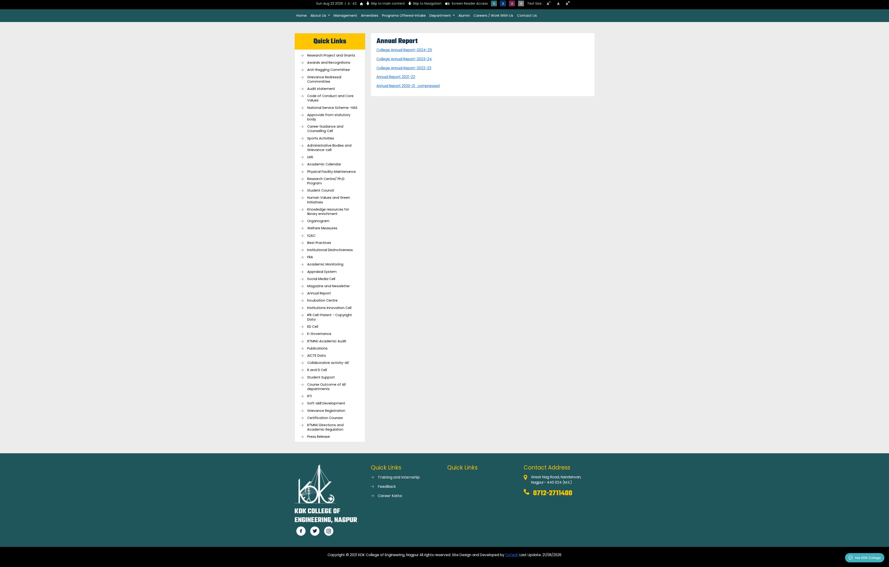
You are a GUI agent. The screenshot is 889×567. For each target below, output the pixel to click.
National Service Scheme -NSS (332, 108)
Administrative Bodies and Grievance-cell (329, 147)
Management (345, 15)
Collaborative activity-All (328, 363)
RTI (309, 396)
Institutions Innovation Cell (329, 308)
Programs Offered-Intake (404, 15)
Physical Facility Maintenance (331, 172)
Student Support (321, 377)
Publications (317, 348)
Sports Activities (320, 138)
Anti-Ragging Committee (328, 70)
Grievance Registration (326, 411)
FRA (310, 257)
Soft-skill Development (326, 403)
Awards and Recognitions (328, 62)
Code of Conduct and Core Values (330, 98)
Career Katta (390, 495)
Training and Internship (399, 477)
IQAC (311, 235)
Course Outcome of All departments (326, 386)
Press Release (318, 437)
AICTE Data (316, 355)
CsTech (512, 554)
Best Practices (319, 243)
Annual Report (319, 293)
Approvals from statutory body (328, 117)
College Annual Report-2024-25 (404, 49)
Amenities (369, 15)
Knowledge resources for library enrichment (328, 211)
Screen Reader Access (470, 3)
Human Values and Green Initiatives (328, 199)
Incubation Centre (322, 300)
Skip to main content (388, 3)
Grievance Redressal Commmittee (324, 79)
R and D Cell (317, 370)
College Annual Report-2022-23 (403, 68)
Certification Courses (325, 418)
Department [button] (440, 15)
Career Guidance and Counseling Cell (325, 128)
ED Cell (312, 326)
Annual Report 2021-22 (395, 76)
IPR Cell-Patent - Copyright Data (329, 317)
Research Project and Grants (331, 55)
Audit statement (321, 89)
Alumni (464, 15)
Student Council (320, 190)
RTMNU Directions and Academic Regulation (325, 427)
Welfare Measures (322, 228)
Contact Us (527, 15)
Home (301, 15)
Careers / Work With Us (493, 15)
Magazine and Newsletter (328, 286)
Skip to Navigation (427, 3)
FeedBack (387, 486)
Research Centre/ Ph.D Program (325, 181)
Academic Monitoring (325, 264)
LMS (310, 157)
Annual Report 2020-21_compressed (408, 85)
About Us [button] (318, 15)
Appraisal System (322, 272)
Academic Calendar (324, 164)
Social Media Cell (321, 279)
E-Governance (319, 334)
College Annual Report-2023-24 (404, 59)
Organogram (318, 221)
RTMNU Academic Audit (326, 341)
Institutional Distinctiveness (330, 250)
